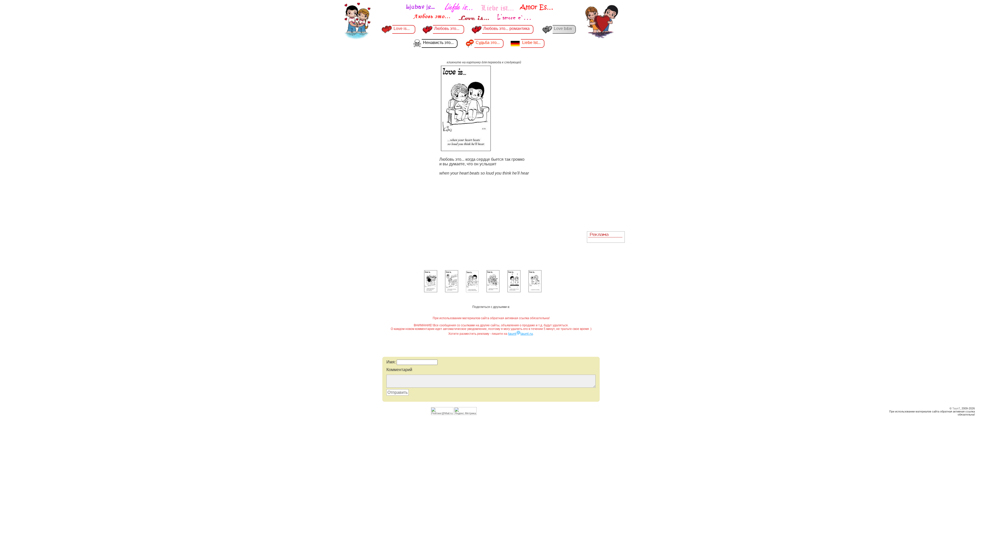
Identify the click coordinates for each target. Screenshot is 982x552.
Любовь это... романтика (506, 28)
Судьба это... (488, 42)
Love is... (402, 28)
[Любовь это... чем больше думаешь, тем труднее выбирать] (514, 291)
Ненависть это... (438, 42)
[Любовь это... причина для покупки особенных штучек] (451, 291)
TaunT (956, 408)
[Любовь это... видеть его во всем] (535, 291)
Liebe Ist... (531, 42)
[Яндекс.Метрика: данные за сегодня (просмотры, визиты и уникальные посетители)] (465, 411)
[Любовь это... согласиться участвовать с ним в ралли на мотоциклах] (493, 291)
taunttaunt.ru (520, 333)
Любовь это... (447, 28)
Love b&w (563, 28)
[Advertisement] (605, 151)
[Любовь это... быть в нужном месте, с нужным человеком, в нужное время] (430, 291)
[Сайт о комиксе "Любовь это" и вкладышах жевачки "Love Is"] (479, 12)
